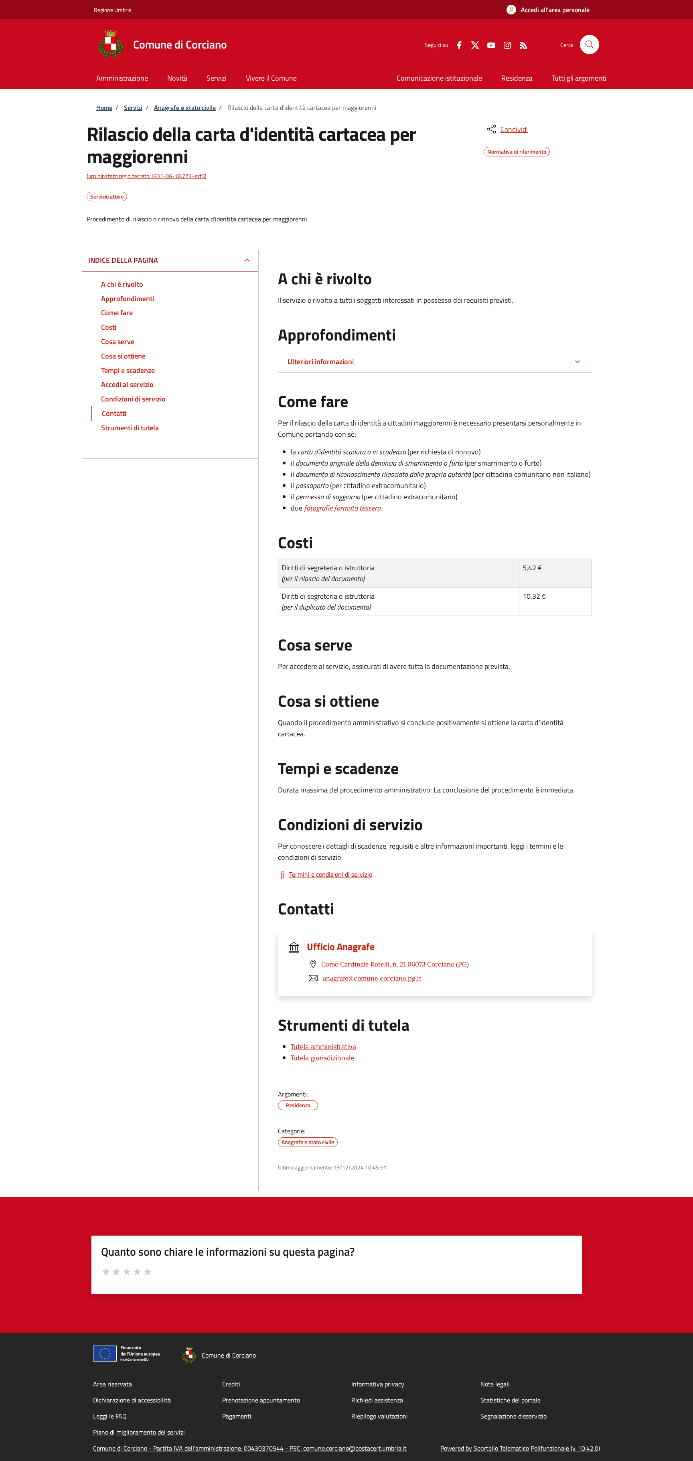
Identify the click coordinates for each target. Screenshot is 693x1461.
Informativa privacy (377, 1384)
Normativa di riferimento (516, 150)
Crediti (231, 1384)
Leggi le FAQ (110, 1416)
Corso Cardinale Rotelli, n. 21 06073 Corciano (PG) (395, 964)
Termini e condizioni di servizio (330, 874)
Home (104, 107)
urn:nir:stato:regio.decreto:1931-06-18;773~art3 (146, 176)
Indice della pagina (123, 260)
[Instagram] (504, 44)
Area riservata (112, 1384)
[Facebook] (456, 44)
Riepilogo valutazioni (379, 1416)
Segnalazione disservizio (513, 1416)
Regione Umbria (113, 10)
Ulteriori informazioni (321, 361)
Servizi (133, 107)
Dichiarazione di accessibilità (132, 1400)
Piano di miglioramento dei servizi (139, 1432)
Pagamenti (236, 1416)
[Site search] (589, 44)
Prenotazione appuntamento (261, 1400)
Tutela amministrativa (323, 1046)
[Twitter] (472, 44)
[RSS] (520, 44)
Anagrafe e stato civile (185, 107)
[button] (548, 9)
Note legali (495, 1384)
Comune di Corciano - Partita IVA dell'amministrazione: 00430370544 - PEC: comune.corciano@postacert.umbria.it (250, 1448)
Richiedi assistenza (377, 1400)
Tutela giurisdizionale (322, 1057)
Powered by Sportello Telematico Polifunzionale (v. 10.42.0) (520, 1448)
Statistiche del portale (510, 1400)
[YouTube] (488, 44)
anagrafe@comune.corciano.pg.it (372, 978)
